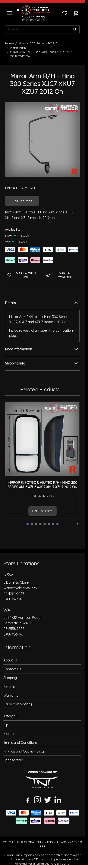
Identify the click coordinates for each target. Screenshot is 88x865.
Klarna (8, 734)
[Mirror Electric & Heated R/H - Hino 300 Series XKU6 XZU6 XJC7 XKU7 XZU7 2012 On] (42, 439)
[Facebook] (27, 799)
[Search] (75, 29)
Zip (5, 725)
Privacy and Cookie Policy (23, 751)
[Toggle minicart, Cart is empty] (76, 13)
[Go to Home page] (33, 13)
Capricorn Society (17, 704)
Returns (9, 686)
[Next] (77, 524)
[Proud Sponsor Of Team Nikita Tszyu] (42, 781)
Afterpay (10, 716)
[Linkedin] (57, 799)
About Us (10, 660)
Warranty (11, 695)
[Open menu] (9, 13)
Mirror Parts (18, 47)
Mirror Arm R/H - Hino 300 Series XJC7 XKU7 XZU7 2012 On (41, 54)
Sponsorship (13, 760)
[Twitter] (47, 799)
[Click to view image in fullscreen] (42, 139)
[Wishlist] (65, 13)
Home (9, 43)
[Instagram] (37, 799)
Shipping (10, 678)
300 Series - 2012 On (44, 43)
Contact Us (12, 669)
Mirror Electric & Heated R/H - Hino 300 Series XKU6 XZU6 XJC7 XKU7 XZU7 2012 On (42, 484)
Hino (22, 43)
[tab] (42, 303)
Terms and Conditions (20, 742)
